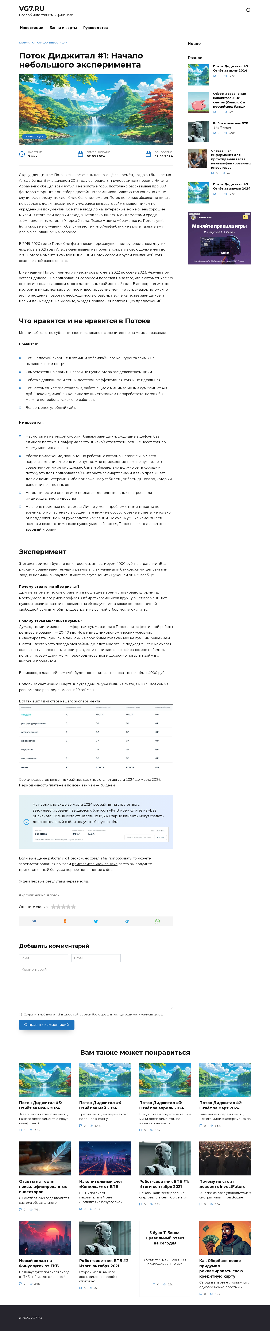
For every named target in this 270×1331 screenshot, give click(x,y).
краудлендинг (33, 895)
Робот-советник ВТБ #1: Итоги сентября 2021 (164, 1184)
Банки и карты (63, 28)
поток (54, 895)
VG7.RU (32, 8)
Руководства (95, 28)
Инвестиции (31, 28)
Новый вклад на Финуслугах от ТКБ (39, 1263)
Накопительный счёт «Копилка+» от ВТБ (101, 1184)
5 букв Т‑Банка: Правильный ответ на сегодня (165, 1238)
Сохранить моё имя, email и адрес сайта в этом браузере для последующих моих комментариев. (93, 1014)
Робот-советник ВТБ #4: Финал (230, 125)
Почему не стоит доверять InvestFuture (222, 1184)
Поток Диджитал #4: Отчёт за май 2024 (101, 1105)
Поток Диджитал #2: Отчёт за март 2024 (220, 1105)
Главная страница (33, 42)
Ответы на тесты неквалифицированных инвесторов (43, 1186)
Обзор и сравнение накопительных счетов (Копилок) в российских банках (229, 100)
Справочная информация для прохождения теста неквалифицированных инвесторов (231, 159)
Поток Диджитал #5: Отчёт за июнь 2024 (231, 69)
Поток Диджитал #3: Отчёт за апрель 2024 (232, 187)
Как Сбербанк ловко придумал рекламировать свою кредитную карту (221, 1268)
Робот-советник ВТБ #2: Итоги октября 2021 (104, 1263)
